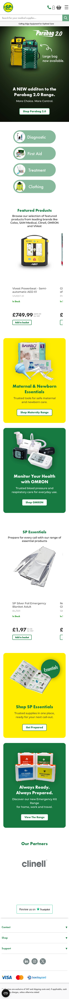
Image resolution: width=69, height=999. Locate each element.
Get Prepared (34, 727)
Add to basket (22, 322)
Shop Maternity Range (34, 412)
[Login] (53, 6)
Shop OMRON (34, 502)
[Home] (66, 7)
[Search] (65, 17)
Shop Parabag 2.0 (34, 111)
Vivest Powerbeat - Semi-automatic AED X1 (29, 290)
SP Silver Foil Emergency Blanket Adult (29, 605)
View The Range (34, 817)
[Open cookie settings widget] (6, 993)
